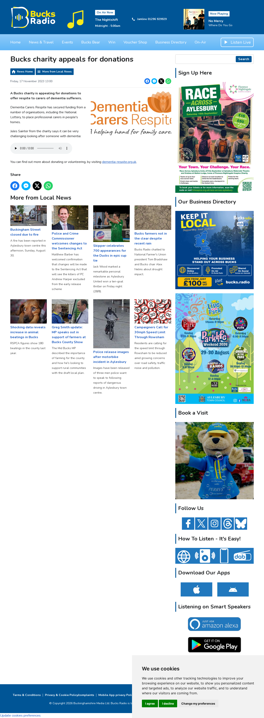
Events (67, 42)
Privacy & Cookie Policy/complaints (69, 695)
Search (243, 59)
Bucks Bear (90, 42)
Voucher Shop (135, 42)
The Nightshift (106, 20)
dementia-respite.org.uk (119, 162)
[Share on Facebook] (147, 81)
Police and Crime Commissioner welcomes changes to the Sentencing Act (69, 240)
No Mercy (216, 21)
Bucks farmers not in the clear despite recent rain (150, 238)
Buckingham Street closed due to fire (25, 232)
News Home (25, 72)
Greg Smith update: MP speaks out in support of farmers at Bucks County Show (69, 334)
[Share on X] (161, 81)
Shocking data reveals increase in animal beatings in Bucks (28, 332)
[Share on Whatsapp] (168, 81)
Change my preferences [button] (198, 703)
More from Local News (57, 72)
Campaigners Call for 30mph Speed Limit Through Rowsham (151, 332)
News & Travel (41, 42)
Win (111, 42)
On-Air (200, 42)
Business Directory (170, 42)
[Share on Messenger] (154, 81)
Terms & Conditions (27, 695)
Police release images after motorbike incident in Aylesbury (111, 357)
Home (15, 42)
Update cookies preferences (20, 715)
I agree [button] (150, 703)
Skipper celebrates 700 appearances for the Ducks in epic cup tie (109, 253)
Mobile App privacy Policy (116, 695)
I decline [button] (168, 703)
